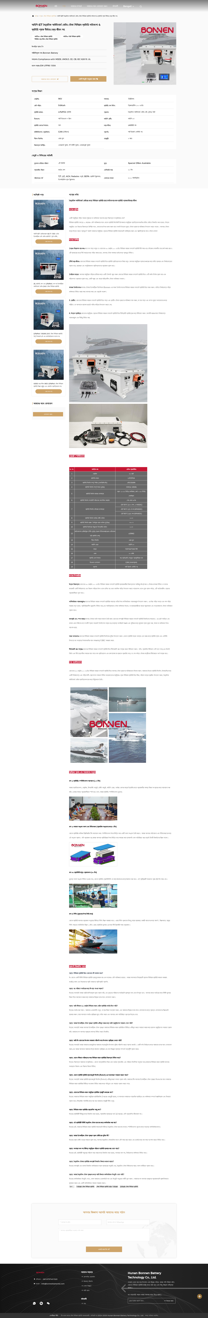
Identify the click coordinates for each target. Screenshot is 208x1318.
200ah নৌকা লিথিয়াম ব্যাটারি (129, 1187)
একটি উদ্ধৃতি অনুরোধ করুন (87, 79)
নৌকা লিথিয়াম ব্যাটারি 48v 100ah (107, 1187)
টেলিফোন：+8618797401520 (46, 1279)
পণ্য (63, 6)
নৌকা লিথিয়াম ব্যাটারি (49, 16)
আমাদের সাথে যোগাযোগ (49, 79)
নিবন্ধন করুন (169, 1301)
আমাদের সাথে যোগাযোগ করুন (97, 6)
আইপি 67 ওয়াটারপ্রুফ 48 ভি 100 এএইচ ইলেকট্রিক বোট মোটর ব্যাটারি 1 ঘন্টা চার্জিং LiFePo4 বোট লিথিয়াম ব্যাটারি (46, 236)
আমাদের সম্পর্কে (76, 6)
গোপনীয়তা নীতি (54, 1315)
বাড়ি (55, 6)
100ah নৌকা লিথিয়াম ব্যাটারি (85, 1187)
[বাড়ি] (41, 6)
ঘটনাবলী (115, 6)
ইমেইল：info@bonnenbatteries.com (50, 1284)
